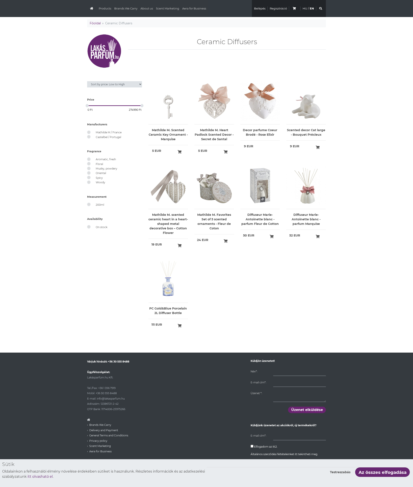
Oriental (101, 173)
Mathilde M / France (109, 132)
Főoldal (95, 23)
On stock (101, 227)
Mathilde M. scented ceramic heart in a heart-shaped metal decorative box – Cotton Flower (168, 224)
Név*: (254, 371)
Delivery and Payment (103, 430)
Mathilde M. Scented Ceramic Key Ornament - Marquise (168, 134)
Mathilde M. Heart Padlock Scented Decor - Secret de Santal (214, 134)
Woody (100, 182)
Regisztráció (278, 8)
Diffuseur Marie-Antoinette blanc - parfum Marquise (306, 219)
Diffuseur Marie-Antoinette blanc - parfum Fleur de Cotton (260, 219)
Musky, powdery (106, 168)
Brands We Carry (125, 8)
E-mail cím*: (258, 382)
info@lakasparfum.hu (111, 398)
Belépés (259, 8)
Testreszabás (340, 472)
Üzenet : (256, 393)
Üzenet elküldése (307, 410)
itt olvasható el (40, 477)
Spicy (99, 177)
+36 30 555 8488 (118, 361)
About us (146, 8)
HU (305, 8)
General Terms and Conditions (108, 435)
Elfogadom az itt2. (265, 446)
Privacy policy (98, 440)
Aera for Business (194, 8)
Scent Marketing (167, 8)
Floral (99, 164)
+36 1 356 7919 (107, 388)
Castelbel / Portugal (108, 137)
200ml (100, 204)
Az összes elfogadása (383, 472)
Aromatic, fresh (106, 159)
